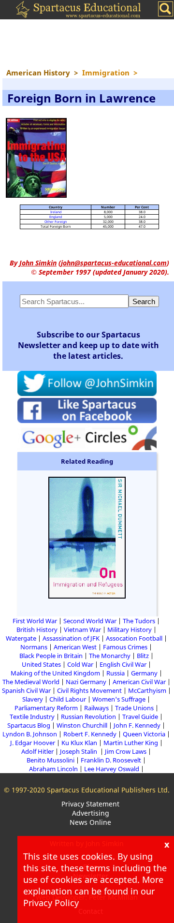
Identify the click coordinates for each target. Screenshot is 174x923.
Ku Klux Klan (79, 742)
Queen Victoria (144, 734)
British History (37, 629)
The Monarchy (109, 655)
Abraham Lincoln (53, 768)
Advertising (90, 813)
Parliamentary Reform (46, 707)
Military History (129, 629)
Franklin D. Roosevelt (111, 760)
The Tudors (139, 620)
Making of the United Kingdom (55, 673)
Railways (96, 707)
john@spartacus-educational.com (114, 262)
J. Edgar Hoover (32, 742)
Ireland (55, 212)
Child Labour (67, 699)
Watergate (21, 638)
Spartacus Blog (28, 725)
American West (75, 647)
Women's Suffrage (118, 699)
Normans (33, 647)
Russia (115, 673)
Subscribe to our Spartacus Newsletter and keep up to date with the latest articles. (88, 345)
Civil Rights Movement (89, 690)
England (55, 217)
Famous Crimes (125, 647)
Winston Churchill (82, 725)
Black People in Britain (51, 655)
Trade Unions (134, 707)
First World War (35, 620)
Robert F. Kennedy (89, 734)
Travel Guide (140, 716)
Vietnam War (82, 629)
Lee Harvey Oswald (111, 768)
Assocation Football (134, 638)
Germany (144, 673)
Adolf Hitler (37, 751)
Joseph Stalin (79, 751)
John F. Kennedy (137, 725)
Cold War (80, 664)
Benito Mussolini (50, 760)
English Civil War (123, 664)
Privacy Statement (90, 803)
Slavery (32, 699)
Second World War (89, 620)
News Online (90, 822)
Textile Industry (32, 716)
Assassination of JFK (71, 638)
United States (41, 664)
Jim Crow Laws (125, 751)
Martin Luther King (130, 742)
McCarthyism (147, 690)
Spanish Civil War (26, 690)
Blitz (143, 655)
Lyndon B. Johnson (29, 734)
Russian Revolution (88, 716)
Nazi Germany (86, 681)
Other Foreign (55, 222)
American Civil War (139, 681)
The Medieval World (30, 681)
